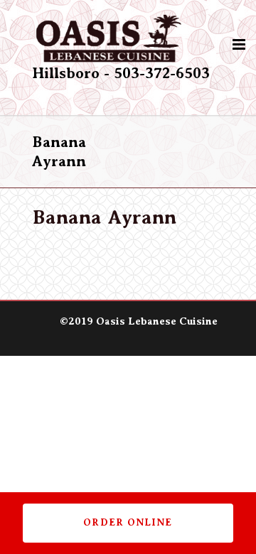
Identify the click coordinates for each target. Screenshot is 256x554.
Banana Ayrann (104, 217)
